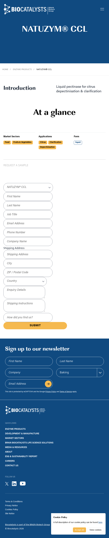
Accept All (79, 529)
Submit (35, 325)
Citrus (43, 142)
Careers (10, 460)
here (100, 522)
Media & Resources (16, 447)
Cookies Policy (11, 510)
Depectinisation (47, 147)
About (8, 451)
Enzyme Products (23, 69)
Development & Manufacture (22, 433)
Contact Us (11, 465)
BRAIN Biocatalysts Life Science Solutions (29, 442)
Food (7, 142)
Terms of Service (66, 392)
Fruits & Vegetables (22, 142)
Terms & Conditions (14, 502)
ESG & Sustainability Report (21, 456)
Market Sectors (14, 438)
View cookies (95, 529)
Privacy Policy (50, 392)
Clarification (55, 142)
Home (6, 69)
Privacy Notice (11, 506)
